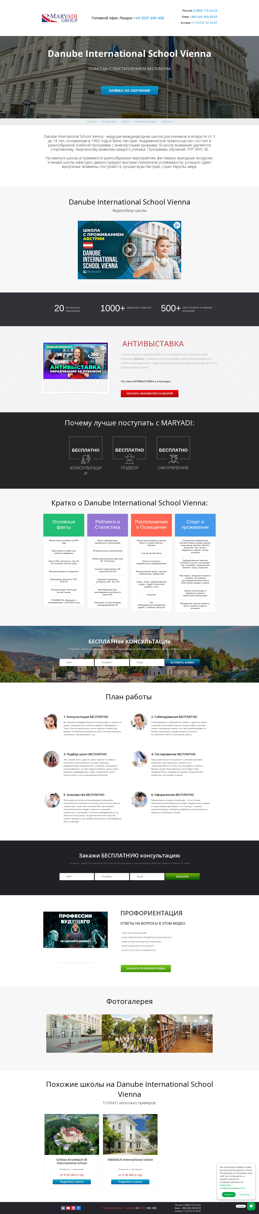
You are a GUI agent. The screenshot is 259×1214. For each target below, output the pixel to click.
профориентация (145, 121)
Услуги (125, 121)
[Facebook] (78, 1208)
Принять (228, 1194)
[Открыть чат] (251, 1206)
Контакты (167, 121)
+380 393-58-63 (203, 16)
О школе (92, 121)
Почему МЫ (109, 121)
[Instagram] (73, 1208)
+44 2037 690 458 (149, 18)
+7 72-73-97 (204, 22)
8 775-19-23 (205, 10)
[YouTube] (68, 1208)
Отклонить (244, 1194)
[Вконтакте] (63, 1208)
